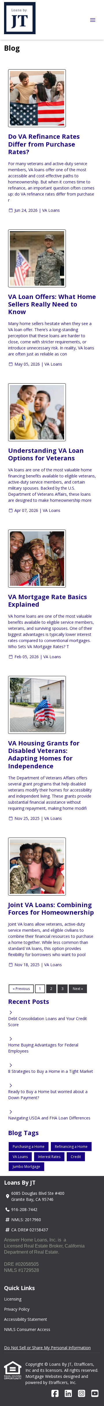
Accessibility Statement (25, 1319)
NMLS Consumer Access (27, 1329)
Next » (78, 988)
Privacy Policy (16, 1309)
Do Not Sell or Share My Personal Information (47, 1347)
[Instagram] (82, 1393)
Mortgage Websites (44, 1376)
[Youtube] (95, 1393)
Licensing (12, 1299)
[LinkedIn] (68, 1393)
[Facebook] (55, 1393)
